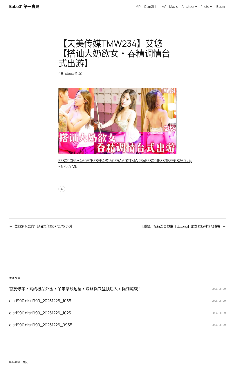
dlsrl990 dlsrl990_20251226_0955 (40, 325)
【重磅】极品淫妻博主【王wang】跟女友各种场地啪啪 (180, 226)
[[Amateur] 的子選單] (196, 7)
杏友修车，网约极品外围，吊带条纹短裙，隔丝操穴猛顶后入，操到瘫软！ (75, 289)
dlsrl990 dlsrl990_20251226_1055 (40, 301)
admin (68, 73)
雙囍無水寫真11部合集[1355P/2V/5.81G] (43, 226)
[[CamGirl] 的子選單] (157, 7)
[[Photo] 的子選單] (211, 7)
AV (80, 73)
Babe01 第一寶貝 (24, 6)
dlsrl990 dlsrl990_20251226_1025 (40, 313)
